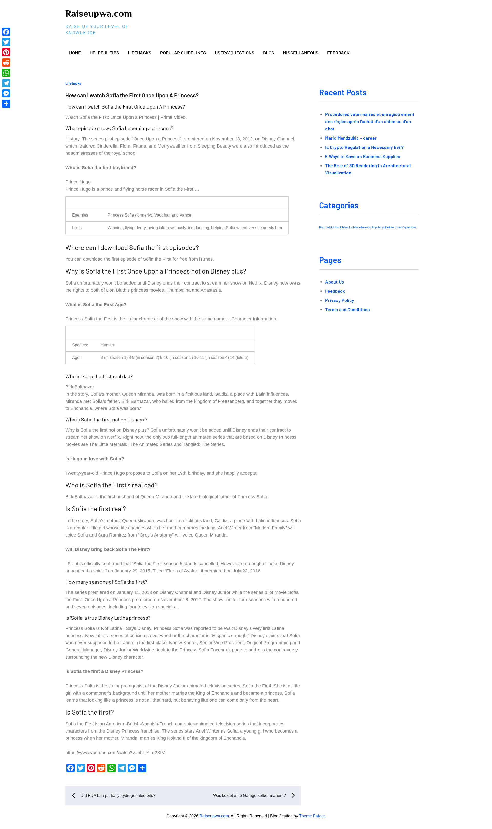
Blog (268, 52)
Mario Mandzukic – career (351, 138)
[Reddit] (6, 62)
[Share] (6, 104)
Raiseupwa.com (98, 13)
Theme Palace (312, 816)
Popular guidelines (183, 52)
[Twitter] (6, 42)
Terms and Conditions (347, 309)
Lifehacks (139, 52)
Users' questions (405, 227)
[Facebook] (6, 32)
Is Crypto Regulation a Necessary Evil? (364, 147)
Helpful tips (104, 52)
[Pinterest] (6, 52)
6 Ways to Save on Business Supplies (362, 156)
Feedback (338, 52)
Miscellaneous (301, 52)
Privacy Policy (339, 300)
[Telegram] (6, 83)
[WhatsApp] (6, 73)
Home (75, 52)
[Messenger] (6, 93)
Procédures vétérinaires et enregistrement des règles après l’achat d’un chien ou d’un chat (369, 121)
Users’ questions (234, 52)
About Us (334, 282)
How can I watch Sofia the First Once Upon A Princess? (132, 95)
